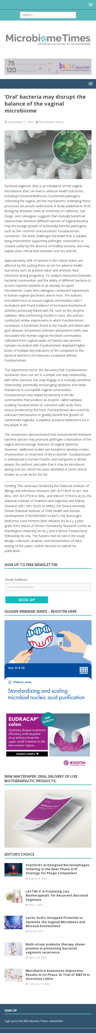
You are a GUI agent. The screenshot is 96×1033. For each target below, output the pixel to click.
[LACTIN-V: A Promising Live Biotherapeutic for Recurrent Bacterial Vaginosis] (13, 896)
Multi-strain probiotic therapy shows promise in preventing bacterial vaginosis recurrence (55, 948)
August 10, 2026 (38, 878)
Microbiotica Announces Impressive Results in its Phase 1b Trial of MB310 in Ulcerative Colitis (58, 974)
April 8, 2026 (36, 931)
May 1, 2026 (35, 904)
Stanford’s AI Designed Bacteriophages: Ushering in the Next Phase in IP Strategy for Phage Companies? (58, 869)
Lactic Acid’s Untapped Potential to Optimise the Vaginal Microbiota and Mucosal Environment (55, 922)
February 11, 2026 (39, 983)
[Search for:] (48, 15)
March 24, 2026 (37, 957)
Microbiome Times (51, 122)
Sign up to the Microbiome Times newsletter (34, 1021)
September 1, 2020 (20, 122)
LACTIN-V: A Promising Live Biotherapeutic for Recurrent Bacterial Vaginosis (57, 895)
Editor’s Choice (19, 854)
